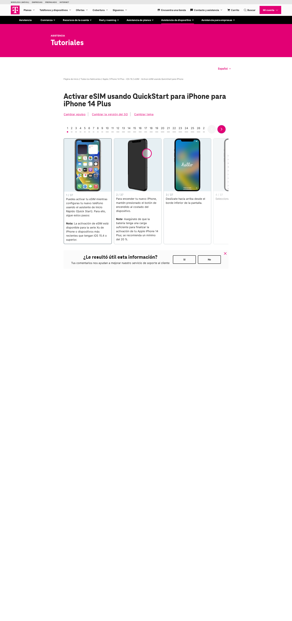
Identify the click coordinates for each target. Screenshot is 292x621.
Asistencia (25, 20)
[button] (48, 20)
